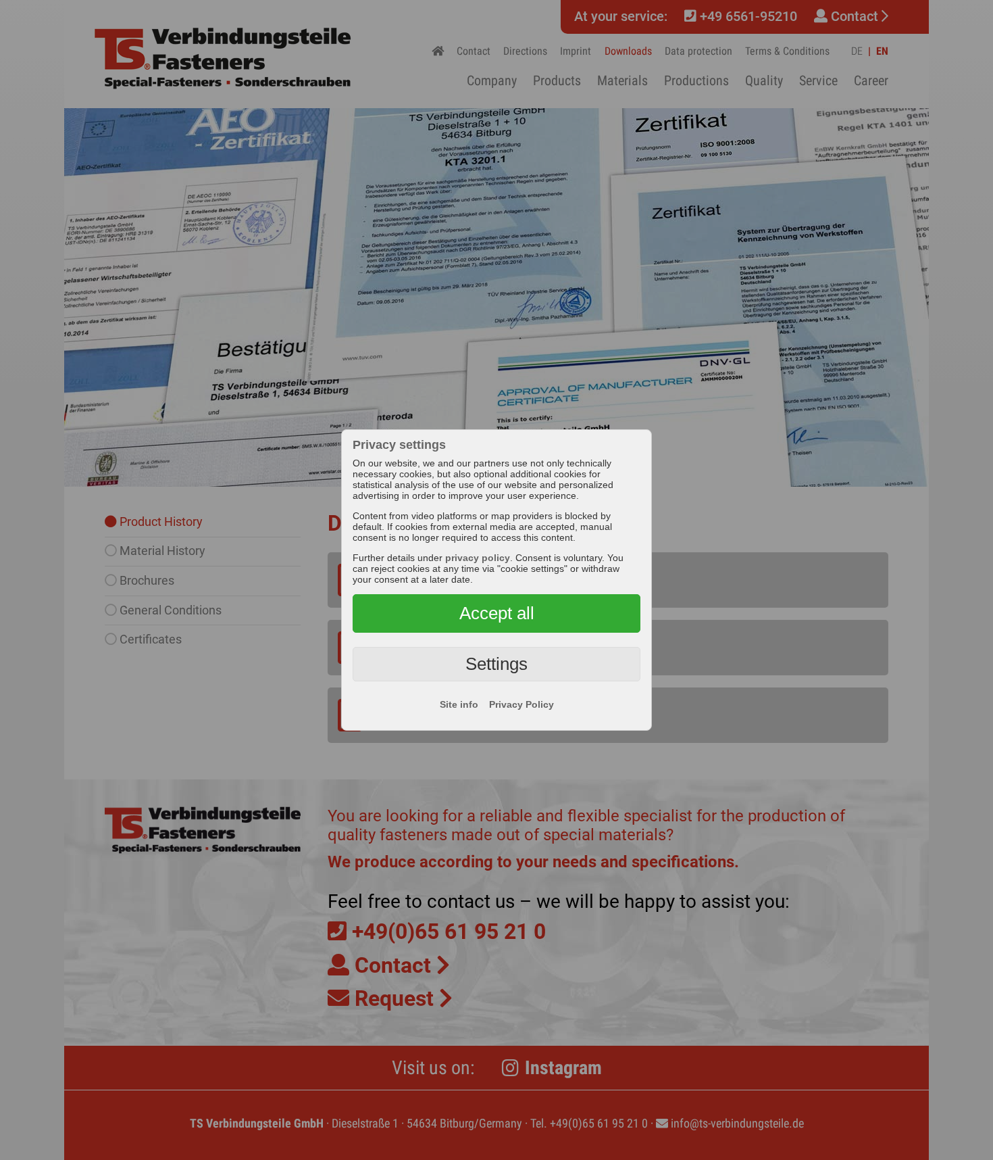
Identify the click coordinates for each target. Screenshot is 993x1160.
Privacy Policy (521, 704)
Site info (459, 704)
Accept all (496, 613)
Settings (496, 663)
